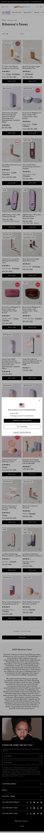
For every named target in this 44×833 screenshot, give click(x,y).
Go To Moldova (22, 426)
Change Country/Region (22, 432)
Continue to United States (22, 420)
